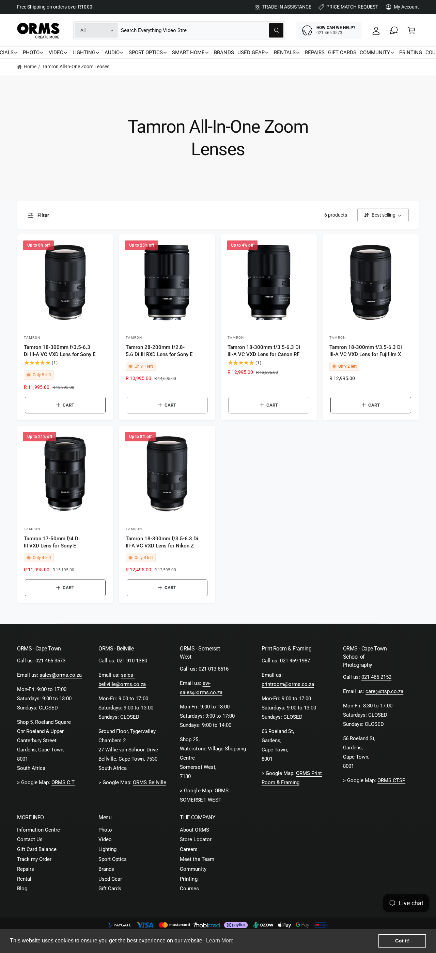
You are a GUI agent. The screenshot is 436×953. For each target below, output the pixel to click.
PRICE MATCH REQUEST (352, 7)
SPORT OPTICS (146, 52)
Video (105, 839)
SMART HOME (188, 52)
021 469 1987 (295, 661)
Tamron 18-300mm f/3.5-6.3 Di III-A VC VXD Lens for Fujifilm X (365, 350)
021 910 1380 (132, 661)
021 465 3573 (50, 661)
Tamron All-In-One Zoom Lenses (75, 66)
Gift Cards (109, 888)
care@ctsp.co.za (384, 691)
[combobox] (202, 30)
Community (193, 869)
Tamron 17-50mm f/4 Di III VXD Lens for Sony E (52, 542)
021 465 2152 (376, 677)
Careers (189, 849)
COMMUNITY (375, 52)
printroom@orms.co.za (288, 684)
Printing (188, 879)
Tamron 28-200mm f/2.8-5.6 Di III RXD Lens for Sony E (159, 350)
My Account (406, 7)
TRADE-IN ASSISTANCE (286, 7)
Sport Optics (112, 859)
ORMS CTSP (391, 780)
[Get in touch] (394, 30)
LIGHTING (84, 52)
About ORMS (194, 830)
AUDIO (112, 52)
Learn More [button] (220, 940)
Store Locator (195, 839)
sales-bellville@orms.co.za (122, 679)
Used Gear (110, 879)
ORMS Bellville (149, 782)
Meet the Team (197, 859)
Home (30, 66)
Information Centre (38, 830)
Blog (22, 888)
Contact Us (30, 839)
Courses (189, 888)
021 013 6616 (214, 669)
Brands (106, 869)
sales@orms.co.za (61, 675)
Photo (105, 830)
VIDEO (56, 52)
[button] (411, 30)
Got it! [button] (402, 940)
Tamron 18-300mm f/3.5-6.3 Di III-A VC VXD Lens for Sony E (59, 350)
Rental (24, 879)
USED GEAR (251, 52)
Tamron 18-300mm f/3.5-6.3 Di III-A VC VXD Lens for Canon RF (264, 350)
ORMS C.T (63, 782)
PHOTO (31, 52)
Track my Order (34, 859)
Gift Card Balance (37, 849)
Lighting (107, 849)
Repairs (25, 869)
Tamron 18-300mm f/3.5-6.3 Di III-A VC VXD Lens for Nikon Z (162, 542)
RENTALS (285, 52)
